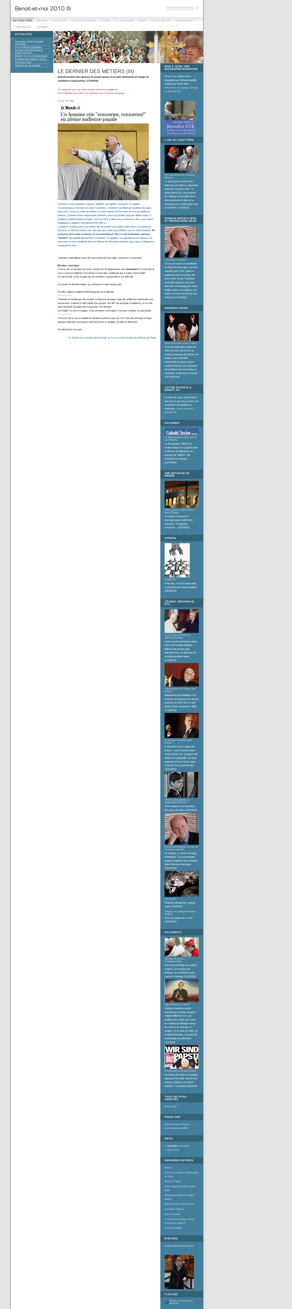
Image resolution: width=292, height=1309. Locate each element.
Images (41, 20)
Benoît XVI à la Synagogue (31, 56)
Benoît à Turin (172, 1181)
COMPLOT (171, 579)
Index (142, 20)
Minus (168, 1167)
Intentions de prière (27, 66)
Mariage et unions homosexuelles (175, 960)
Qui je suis (173, 1149)
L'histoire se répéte (175, 259)
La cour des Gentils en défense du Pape (133, 337)
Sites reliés (161, 20)
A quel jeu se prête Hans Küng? (89, 337)
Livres (106, 20)
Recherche (184, 20)
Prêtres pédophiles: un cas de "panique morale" (181, 848)
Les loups (170, 899)
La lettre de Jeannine (28, 47)
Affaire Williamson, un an (30, 59)
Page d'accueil (23, 27)
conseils (184, 1146)
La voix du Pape (83, 20)
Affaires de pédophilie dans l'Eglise (29, 51)
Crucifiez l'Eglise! (174, 1209)
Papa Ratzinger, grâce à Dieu (181, 343)
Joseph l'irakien (173, 1228)
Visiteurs (59, 20)
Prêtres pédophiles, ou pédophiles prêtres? (177, 801)
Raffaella (63, 318)
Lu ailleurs (124, 20)
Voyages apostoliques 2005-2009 (29, 43)
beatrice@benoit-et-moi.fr (179, 1245)
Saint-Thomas (172, 1214)
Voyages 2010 (23, 62)
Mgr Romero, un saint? (177, 1004)
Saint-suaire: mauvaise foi (179, 1204)
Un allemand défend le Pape (180, 1071)
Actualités (22, 20)
